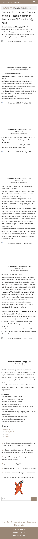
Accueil (5, 7)
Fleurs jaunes (9, 432)
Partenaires (32, 522)
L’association (19, 529)
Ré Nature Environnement (12, 2)
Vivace (7, 437)
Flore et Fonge (8, 429)
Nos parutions (19, 535)
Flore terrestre (6, 8)
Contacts (5, 522)
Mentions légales (18, 522)
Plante (7, 434)
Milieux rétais (11, 7)
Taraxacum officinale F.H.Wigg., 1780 (21, 8)
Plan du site (19, 525)
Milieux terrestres (21, 7)
